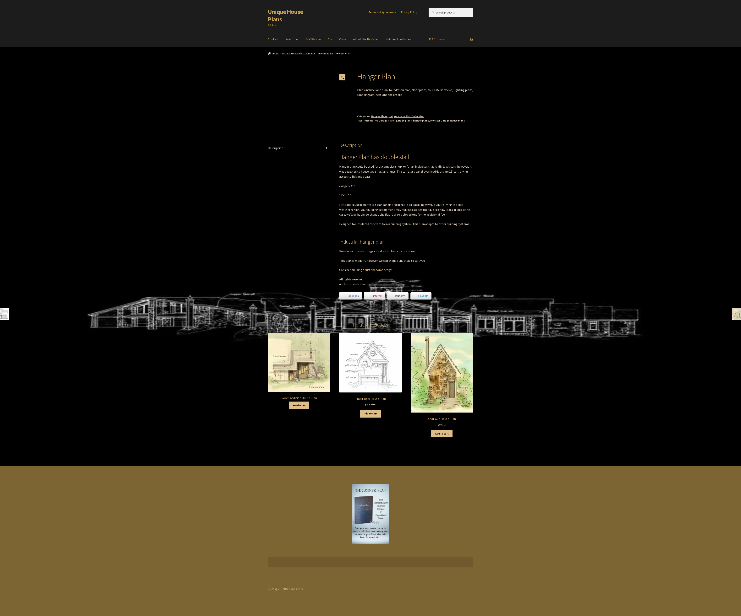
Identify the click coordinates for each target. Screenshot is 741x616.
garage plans (404, 120)
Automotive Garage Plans (379, 120)
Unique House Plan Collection (299, 53)
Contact (273, 39)
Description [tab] (275, 148)
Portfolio (291, 39)
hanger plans (421, 120)
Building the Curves (398, 39)
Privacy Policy (409, 12)
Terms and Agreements (382, 12)
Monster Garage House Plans (447, 120)
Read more (299, 405)
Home (275, 53)
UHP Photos (313, 39)
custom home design (378, 270)
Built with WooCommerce (285, 594)
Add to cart (370, 413)
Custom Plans (337, 39)
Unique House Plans (285, 15)
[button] (342, 77)
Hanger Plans (325, 53)
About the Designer (366, 39)
